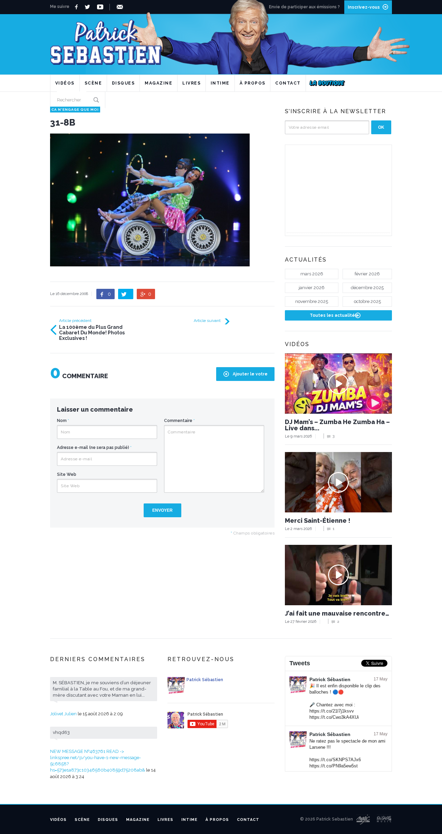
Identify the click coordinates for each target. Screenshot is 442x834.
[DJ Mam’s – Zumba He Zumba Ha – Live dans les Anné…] (338, 383)
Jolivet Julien (63, 713)
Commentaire (179, 420)
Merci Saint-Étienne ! (317, 521)
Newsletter (121, 7)
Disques (123, 83)
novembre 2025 (311, 301)
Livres (191, 83)
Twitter (89, 7)
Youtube (101, 7)
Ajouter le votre (250, 374)
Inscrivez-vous (364, 7)
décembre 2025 (367, 287)
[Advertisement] (338, 189)
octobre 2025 (367, 301)
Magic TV (363, 819)
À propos (253, 83)
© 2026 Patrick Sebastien (326, 819)
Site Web (66, 474)
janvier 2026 (312, 287)
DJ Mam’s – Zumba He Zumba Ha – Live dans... (337, 425)
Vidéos (65, 83)
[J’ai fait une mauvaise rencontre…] (338, 575)
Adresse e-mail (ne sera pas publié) (94, 447)
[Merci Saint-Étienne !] (338, 482)
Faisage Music (384, 819)
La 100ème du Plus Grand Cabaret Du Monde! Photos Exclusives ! (92, 332)
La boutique (327, 83)
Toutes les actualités (333, 315)
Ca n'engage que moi (75, 109)
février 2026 (367, 273)
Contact (288, 83)
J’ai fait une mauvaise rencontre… (337, 613)
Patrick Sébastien (329, 679)
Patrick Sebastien (221, 39)
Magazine (158, 83)
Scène (93, 83)
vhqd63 (61, 732)
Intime (220, 83)
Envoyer (162, 510)
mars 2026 (311, 273)
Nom (63, 420)
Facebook (77, 7)
